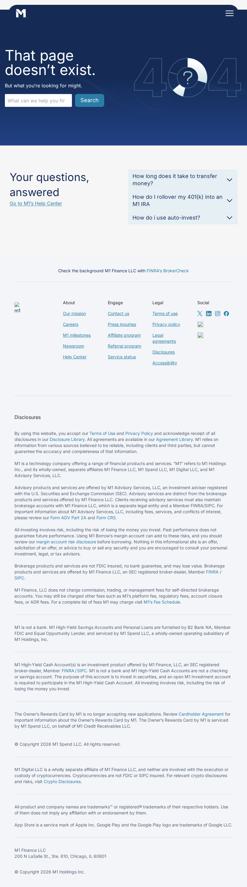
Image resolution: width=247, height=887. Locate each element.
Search (89, 100)
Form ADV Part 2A (68, 517)
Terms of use (165, 313)
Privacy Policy (139, 433)
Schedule (171, 601)
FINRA (212, 571)
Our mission (74, 313)
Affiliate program (124, 335)
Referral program (124, 345)
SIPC (19, 577)
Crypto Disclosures (62, 781)
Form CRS (106, 517)
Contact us (118, 313)
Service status (122, 356)
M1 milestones (77, 335)
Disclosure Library (67, 439)
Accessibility (164, 362)
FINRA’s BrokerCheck (168, 270)
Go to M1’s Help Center (36, 203)
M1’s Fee (153, 601)
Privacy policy (166, 324)
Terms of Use (102, 433)
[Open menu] (229, 13)
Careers (70, 324)
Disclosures (163, 351)
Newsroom (73, 345)
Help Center (74, 356)
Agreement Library (174, 439)
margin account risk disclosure (66, 541)
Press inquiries (122, 324)
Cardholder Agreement (201, 714)
